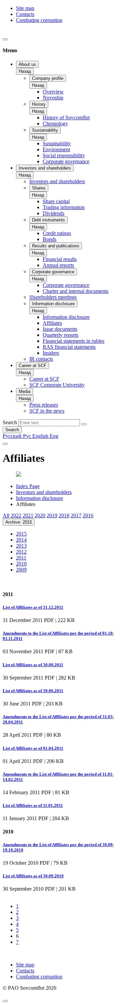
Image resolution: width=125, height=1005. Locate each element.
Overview (53, 91)
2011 (21, 558)
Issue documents (60, 329)
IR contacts (41, 359)
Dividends (53, 213)
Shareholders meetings (53, 297)
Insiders (51, 353)
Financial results (60, 259)
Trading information (64, 207)
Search (10, 422)
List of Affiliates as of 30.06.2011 (33, 690)
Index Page (28, 486)
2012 (21, 552)
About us (27, 64)
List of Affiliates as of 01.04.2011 (33, 748)
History (39, 104)
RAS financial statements (69, 347)
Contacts (25, 14)
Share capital (56, 201)
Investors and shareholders (45, 168)
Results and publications (55, 245)
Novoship (53, 97)
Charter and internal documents (75, 291)
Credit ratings (57, 233)
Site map (25, 8)
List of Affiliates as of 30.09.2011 (33, 664)
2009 (21, 569)
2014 (21, 540)
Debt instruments (48, 219)
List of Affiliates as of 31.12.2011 (33, 607)
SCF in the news (46, 411)
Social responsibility (64, 155)
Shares (39, 188)
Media (24, 391)
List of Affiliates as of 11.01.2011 (33, 805)
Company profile (47, 78)
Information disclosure (53, 303)
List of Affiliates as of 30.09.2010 (33, 875)
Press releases (43, 405)
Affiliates (52, 323)
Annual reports (58, 265)
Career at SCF (32, 365)
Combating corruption (39, 20)
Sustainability (45, 130)
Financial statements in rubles (73, 341)
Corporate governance (66, 161)
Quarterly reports (60, 335)
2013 (21, 546)
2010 (21, 563)
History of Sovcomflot (66, 117)
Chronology (55, 123)
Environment (56, 149)
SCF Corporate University (57, 385)
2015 (21, 534)
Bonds (49, 239)
